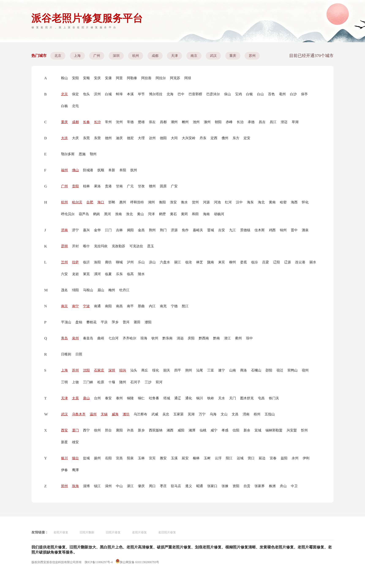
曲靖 (100, 338)
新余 (247, 430)
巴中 (181, 94)
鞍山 (64, 78)
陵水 (141, 274)
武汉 (213, 55)
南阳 (108, 306)
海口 (100, 202)
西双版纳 (155, 430)
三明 (64, 382)
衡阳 (162, 202)
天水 (221, 398)
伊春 (64, 470)
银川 (64, 458)
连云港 (300, 262)
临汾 (254, 262)
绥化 (155, 370)
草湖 (295, 122)
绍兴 (122, 370)
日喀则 (66, 354)
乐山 (141, 262)
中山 (119, 486)
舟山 (283, 486)
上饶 (75, 382)
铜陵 (130, 398)
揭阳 (130, 230)
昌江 (273, 122)
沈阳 (86, 370)
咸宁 (214, 430)
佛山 (75, 170)
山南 (232, 370)
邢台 (108, 430)
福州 (64, 170)
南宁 (75, 306)
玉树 (207, 458)
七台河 (113, 338)
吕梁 (265, 262)
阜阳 (122, 170)
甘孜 (141, 186)
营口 (251, 458)
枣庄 (163, 486)
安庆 (97, 78)
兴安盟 (292, 430)
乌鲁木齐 (79, 414)
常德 (130, 122)
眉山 (100, 290)
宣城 (258, 430)
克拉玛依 (101, 246)
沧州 (119, 122)
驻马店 (176, 486)
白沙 (293, 94)
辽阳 (276, 262)
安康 (108, 78)
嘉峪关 (198, 230)
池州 (196, 122)
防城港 (88, 170)
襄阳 (119, 430)
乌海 (213, 414)
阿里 (119, 78)
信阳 (236, 430)
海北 (261, 202)
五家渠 (178, 414)
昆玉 (150, 246)
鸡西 (272, 230)
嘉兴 (86, 230)
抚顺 (100, 170)
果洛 (97, 186)
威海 (115, 414)
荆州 (152, 230)
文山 (224, 414)
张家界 (260, 486)
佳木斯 (260, 230)
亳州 (282, 94)
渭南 (246, 414)
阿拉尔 (161, 78)
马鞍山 (88, 290)
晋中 (294, 230)
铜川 (199, 398)
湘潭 (192, 430)
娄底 (243, 262)
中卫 (294, 486)
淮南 (118, 214)
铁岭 (210, 398)
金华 (97, 230)
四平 (177, 370)
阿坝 (187, 78)
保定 (75, 94)
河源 (206, 202)
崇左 (152, 122)
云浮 (218, 458)
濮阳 (148, 322)
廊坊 (108, 262)
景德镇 (245, 230)
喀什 (86, 246)
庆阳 (191, 338)
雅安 (163, 458)
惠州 (122, 202)
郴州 (185, 122)
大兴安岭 (188, 138)
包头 (86, 94)
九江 (232, 230)
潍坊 (126, 414)
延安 (185, 458)
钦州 (154, 338)
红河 (228, 202)
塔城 (166, 398)
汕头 (133, 370)
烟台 (75, 458)
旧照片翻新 (87, 532)
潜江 (227, 338)
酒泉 (305, 230)
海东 (250, 202)
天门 (232, 398)
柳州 (232, 262)
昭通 (199, 486)
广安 (174, 186)
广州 (96, 55)
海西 (294, 202)
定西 (214, 138)
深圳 (116, 55)
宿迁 (279, 370)
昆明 (64, 246)
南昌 (119, 306)
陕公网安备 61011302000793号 (139, 562)
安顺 (86, 78)
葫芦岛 (84, 214)
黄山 (140, 214)
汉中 (239, 202)
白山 (260, 94)
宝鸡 (238, 94)
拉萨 (75, 262)
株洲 (272, 486)
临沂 (86, 262)
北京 (57, 55)
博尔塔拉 (155, 94)
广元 (130, 186)
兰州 (64, 262)
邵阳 (269, 370)
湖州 (151, 202)
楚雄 (141, 122)
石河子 (135, 382)
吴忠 (165, 414)
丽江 (177, 262)
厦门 (75, 430)
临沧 (188, 262)
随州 (122, 382)
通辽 (177, 398)
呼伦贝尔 (68, 214)
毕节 (141, 94)
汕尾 (199, 370)
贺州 (195, 202)
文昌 (235, 414)
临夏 (108, 274)
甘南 (119, 186)
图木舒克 (247, 398)
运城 (240, 458)
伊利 (306, 458)
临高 (130, 274)
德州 (108, 138)
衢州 (238, 338)
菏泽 (151, 214)
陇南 (210, 262)
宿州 (305, 370)
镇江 (97, 486)
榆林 (196, 458)
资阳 (236, 486)
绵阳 (75, 290)
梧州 (257, 414)
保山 (227, 94)
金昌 (141, 230)
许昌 (130, 430)
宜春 (273, 458)
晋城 (210, 230)
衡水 (184, 202)
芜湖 (191, 414)
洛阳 (97, 262)
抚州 (133, 170)
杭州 (135, 55)
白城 (108, 94)
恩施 (82, 154)
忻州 (304, 430)
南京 (194, 55)
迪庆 (119, 138)
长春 (86, 122)
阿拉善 (146, 78)
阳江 (229, 458)
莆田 (137, 322)
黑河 (107, 214)
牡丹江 (124, 290)
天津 (174, 55)
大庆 (75, 138)
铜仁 (141, 398)
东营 (97, 138)
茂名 (64, 290)
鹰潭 (75, 470)
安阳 (75, 78)
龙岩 (75, 274)
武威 (154, 414)
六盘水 (165, 262)
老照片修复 (60, 532)
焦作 (185, 230)
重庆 (232, 55)
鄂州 (93, 154)
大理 (141, 138)
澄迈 (284, 122)
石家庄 (99, 370)
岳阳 (108, 458)
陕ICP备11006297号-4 (99, 562)
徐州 (97, 430)
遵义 (188, 486)
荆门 (163, 230)
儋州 (225, 138)
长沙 (97, 122)
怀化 (305, 202)
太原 (75, 398)
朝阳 (218, 122)
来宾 (221, 262)
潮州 (174, 122)
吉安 (221, 230)
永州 (295, 458)
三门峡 (88, 382)
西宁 (86, 430)
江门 (108, 230)
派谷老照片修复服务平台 (87, 18)
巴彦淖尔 (213, 94)
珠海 (75, 486)
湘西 (170, 430)
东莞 (86, 138)
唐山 (86, 398)
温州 (93, 414)
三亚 (210, 370)
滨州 (97, 94)
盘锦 (78, 322)
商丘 (144, 370)
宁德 (174, 306)
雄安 (75, 442)
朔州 (188, 370)
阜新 (111, 170)
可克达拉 (136, 246)
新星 (64, 442)
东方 (236, 138)
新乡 (141, 430)
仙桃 (203, 430)
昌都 (163, 122)
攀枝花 (91, 322)
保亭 (304, 94)
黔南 (216, 338)
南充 (163, 306)
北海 (170, 94)
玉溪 (174, 458)
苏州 (252, 55)
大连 (64, 138)
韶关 (166, 370)
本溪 (130, 94)
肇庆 (141, 486)
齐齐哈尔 (129, 338)
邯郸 (111, 202)
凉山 (152, 262)
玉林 (141, 458)
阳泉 (130, 458)
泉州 (75, 338)
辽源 (287, 262)
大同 (174, 138)
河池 (217, 202)
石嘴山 (256, 370)
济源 (174, 230)
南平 (130, 306)
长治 (240, 122)
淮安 (173, 202)
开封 (75, 246)
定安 (247, 138)
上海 (77, 55)
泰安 (108, 398)
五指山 (270, 414)
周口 (152, 486)
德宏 (130, 138)
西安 (64, 430)
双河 (159, 382)
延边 (262, 458)
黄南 (272, 202)
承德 (251, 122)
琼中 (249, 338)
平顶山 (66, 322)
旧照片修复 (113, 532)
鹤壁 (162, 214)
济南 (64, 230)
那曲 (141, 306)
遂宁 (221, 370)
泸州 (130, 262)
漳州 (108, 486)
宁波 (86, 306)
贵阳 (75, 186)
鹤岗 (96, 214)
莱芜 (86, 274)
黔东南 (167, 338)
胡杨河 (219, 214)
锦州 (283, 230)
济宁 (75, 230)
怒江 (185, 306)
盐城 (86, 458)
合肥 (89, 202)
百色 (271, 94)
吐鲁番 (154, 398)
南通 (97, 306)
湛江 (130, 486)
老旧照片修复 (167, 532)
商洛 (243, 370)
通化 (188, 398)
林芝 (199, 262)
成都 (155, 55)
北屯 (75, 106)
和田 (195, 214)
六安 (64, 274)
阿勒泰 (132, 78)
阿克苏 (175, 78)
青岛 (64, 338)
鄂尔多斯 (68, 154)
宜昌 (119, 458)
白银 (249, 94)
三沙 (148, 382)
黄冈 (184, 214)
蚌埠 (119, 94)
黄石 (173, 214)
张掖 (225, 486)
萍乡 (115, 322)
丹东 (203, 138)
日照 (78, 354)
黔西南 (204, 338)
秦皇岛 (88, 338)
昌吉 (262, 122)
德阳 (163, 138)
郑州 (64, 486)
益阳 (284, 458)
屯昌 (261, 398)
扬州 (97, 458)
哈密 (283, 202)
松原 (100, 382)
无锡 (104, 414)
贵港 (108, 186)
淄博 (86, 486)
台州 (97, 398)
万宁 (202, 414)
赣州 (152, 186)
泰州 (119, 398)
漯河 (97, 274)
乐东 (119, 274)
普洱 (126, 322)
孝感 (225, 430)
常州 (108, 122)
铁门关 (274, 398)
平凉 (104, 322)
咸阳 (181, 430)
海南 (206, 214)
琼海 (143, 338)
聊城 (119, 262)
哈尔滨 (77, 202)
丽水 (312, 262)
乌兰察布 (140, 414)
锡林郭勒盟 (274, 430)
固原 (163, 186)
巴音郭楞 (195, 94)
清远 (180, 338)
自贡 (247, 486)
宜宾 (152, 458)
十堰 (111, 382)
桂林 (86, 186)
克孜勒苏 (118, 246)
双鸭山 (292, 370)
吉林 (119, 230)
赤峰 (229, 122)
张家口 (212, 486)
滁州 (207, 122)
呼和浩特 (137, 202)
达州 (152, 138)
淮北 (129, 214)
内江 (152, 306)
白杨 (64, 106)
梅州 (111, 290)
